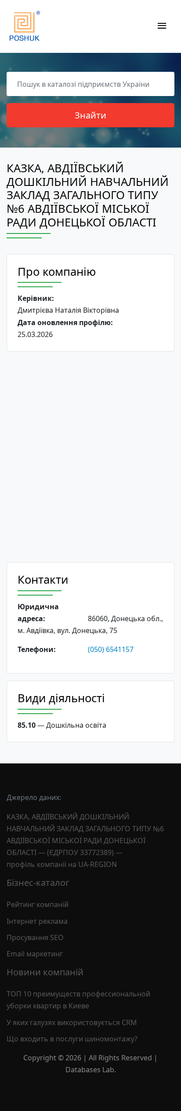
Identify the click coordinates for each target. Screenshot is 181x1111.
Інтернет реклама (37, 921)
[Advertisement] (90, 457)
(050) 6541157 (111, 649)
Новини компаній (45, 972)
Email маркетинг (35, 954)
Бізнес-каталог (38, 883)
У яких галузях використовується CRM (72, 1022)
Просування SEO (35, 937)
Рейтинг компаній (38, 904)
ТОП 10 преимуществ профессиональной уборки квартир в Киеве (78, 1000)
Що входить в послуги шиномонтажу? (72, 1039)
